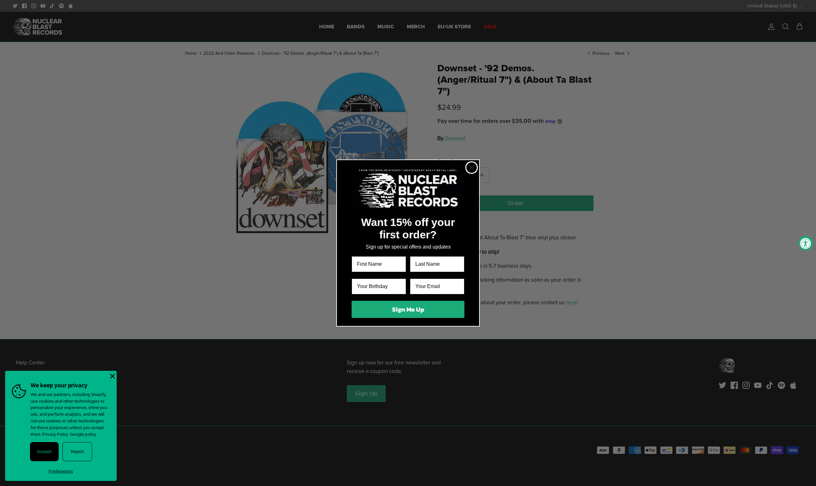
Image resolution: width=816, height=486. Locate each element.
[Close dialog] (471, 167)
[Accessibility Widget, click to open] (805, 243)
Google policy (83, 434)
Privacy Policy (55, 434)
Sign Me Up (408, 309)
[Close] (112, 375)
